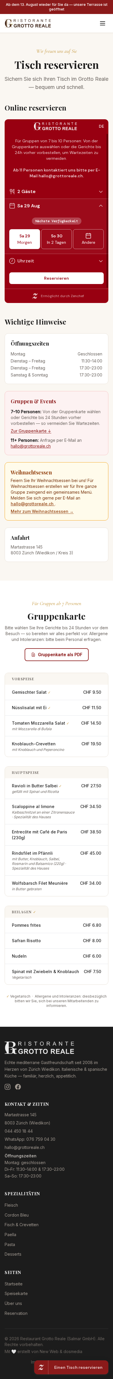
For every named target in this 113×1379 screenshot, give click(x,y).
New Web (49, 1351)
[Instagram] (7, 1087)
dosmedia (72, 1351)
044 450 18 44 (19, 1131)
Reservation (16, 1313)
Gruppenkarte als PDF (60, 654)
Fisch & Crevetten (22, 1224)
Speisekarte (16, 1293)
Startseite (14, 1283)
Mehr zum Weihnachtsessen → (42, 511)
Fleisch (11, 1205)
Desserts (13, 1254)
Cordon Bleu (17, 1214)
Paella (10, 1234)
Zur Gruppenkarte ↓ (31, 430)
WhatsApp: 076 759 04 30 (30, 1139)
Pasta (10, 1244)
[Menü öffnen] (102, 23)
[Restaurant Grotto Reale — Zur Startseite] (28, 23)
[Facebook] (18, 1087)
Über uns (13, 1303)
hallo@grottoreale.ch (31, 446)
